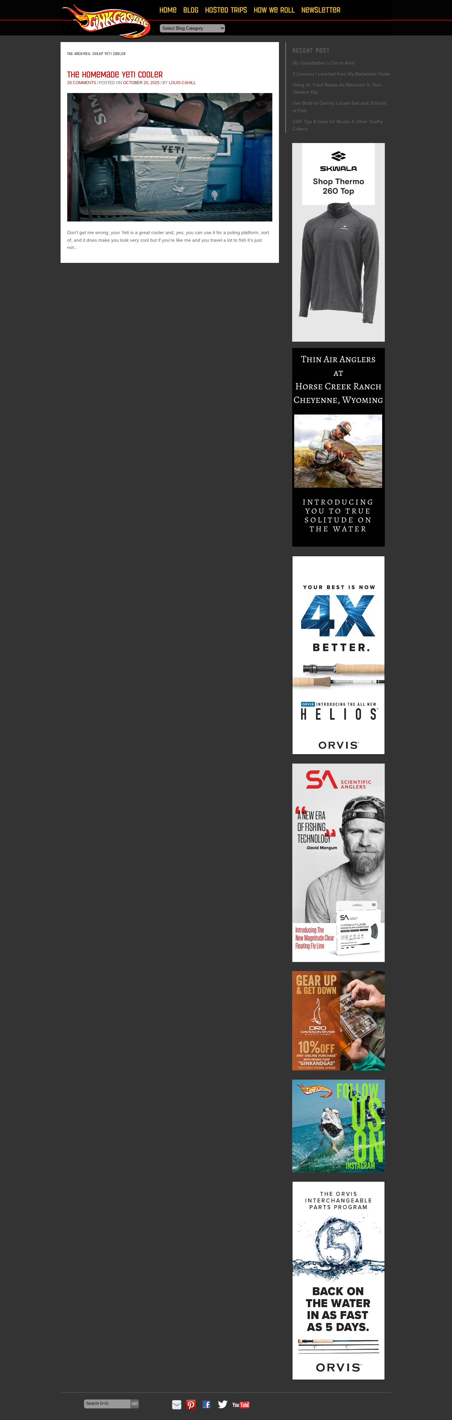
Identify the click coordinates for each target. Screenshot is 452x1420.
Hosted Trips (226, 9)
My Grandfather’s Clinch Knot (323, 63)
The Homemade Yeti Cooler (115, 74)
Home (168, 9)
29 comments (81, 82)
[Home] (107, 41)
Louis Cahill (182, 82)
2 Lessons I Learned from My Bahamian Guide (341, 73)
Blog (191, 9)
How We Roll (274, 9)
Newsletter (320, 9)
